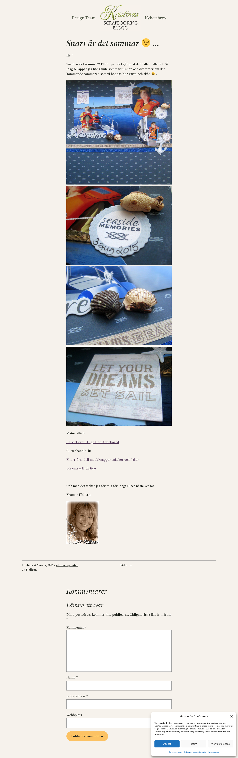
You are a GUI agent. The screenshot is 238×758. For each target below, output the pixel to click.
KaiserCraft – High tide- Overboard (92, 442)
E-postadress (77, 696)
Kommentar (76, 627)
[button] (231, 716)
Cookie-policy (175, 752)
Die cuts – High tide (81, 468)
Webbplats (74, 715)
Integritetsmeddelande (195, 752)
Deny (194, 743)
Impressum (213, 752)
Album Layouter (67, 565)
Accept (167, 743)
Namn (72, 677)
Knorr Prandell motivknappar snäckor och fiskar (102, 459)
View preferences (220, 743)
